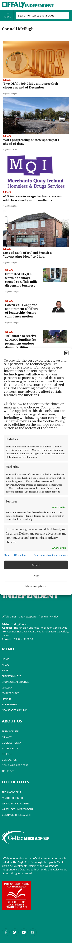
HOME (5, 659)
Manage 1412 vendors (15, 555)
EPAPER (6, 699)
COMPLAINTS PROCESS (15, 765)
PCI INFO (7, 754)
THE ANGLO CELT (11, 792)
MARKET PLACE (10, 693)
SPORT (6, 670)
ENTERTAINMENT (11, 676)
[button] (66, 353)
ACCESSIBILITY (10, 748)
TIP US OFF (8, 771)
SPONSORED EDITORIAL (15, 681)
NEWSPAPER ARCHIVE (14, 710)
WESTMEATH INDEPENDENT (17, 809)
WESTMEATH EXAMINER (15, 803)
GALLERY (7, 687)
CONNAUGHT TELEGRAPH (16, 815)
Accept (36, 565)
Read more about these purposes (51, 555)
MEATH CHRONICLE (13, 798)
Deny (36, 575)
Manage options (36, 586)
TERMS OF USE (10, 731)
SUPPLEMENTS (10, 704)
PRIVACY (7, 737)
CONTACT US (9, 759)
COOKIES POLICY (11, 742)
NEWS (5, 665)
